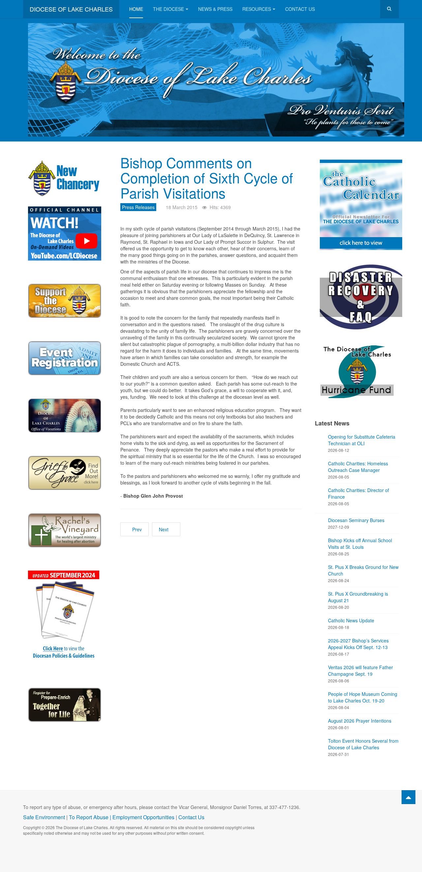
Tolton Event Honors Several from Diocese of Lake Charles (363, 744)
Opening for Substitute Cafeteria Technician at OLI (361, 440)
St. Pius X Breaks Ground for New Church (363, 570)
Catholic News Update (351, 620)
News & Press (215, 9)
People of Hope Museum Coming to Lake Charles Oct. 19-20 (362, 697)
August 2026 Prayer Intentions (359, 720)
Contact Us (300, 9)
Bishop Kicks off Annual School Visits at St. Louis (360, 543)
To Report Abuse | (90, 817)
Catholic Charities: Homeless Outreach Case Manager (358, 466)
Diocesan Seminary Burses (356, 520)
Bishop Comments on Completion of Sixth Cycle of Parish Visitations (206, 177)
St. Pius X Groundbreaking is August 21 (358, 597)
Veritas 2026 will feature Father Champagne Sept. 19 (360, 670)
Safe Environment (44, 817)
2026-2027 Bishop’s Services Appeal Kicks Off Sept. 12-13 (358, 643)
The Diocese (168, 9)
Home (136, 9)
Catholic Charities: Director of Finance (358, 493)
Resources (256, 9)
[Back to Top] (408, 797)
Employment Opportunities (143, 817)
